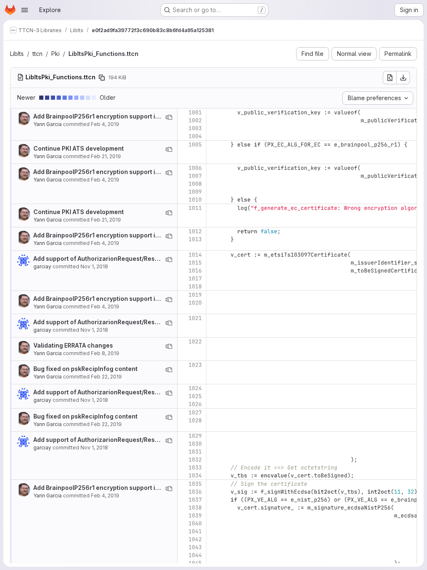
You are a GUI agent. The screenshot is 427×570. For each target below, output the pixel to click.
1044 (195, 555)
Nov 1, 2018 (94, 266)
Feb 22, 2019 (106, 376)
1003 (195, 128)
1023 (195, 364)
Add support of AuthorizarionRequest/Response (103, 258)
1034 (195, 475)
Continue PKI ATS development (78, 148)
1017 (195, 278)
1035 (195, 483)
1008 (195, 183)
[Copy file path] (102, 78)
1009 (195, 191)
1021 (195, 318)
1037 (195, 499)
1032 (195, 459)
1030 (195, 443)
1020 (195, 302)
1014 (195, 254)
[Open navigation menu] (24, 10)
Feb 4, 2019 (105, 124)
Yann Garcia (47, 124)
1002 (195, 120)
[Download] (403, 77)
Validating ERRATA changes (73, 345)
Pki (55, 53)
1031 (195, 451)
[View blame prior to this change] (169, 117)
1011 (195, 208)
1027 (195, 412)
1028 (195, 420)
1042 (195, 539)
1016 (195, 270)
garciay (42, 266)
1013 (195, 239)
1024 (195, 388)
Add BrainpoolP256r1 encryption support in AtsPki (105, 116)
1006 (195, 168)
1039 (195, 515)
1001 (195, 112)
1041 (195, 531)
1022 (195, 341)
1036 (195, 491)
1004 (195, 136)
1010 (195, 199)
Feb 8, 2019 (105, 353)
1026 (195, 404)
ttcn (38, 53)
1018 (195, 286)
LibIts (17, 53)
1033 (195, 467)
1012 (195, 231)
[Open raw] (389, 77)
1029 (195, 435)
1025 (195, 396)
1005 (195, 144)
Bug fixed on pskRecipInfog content (85, 368)
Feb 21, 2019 (106, 156)
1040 (195, 523)
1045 (195, 563)
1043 (195, 547)
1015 (195, 262)
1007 (195, 175)
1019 (195, 294)
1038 (195, 507)
